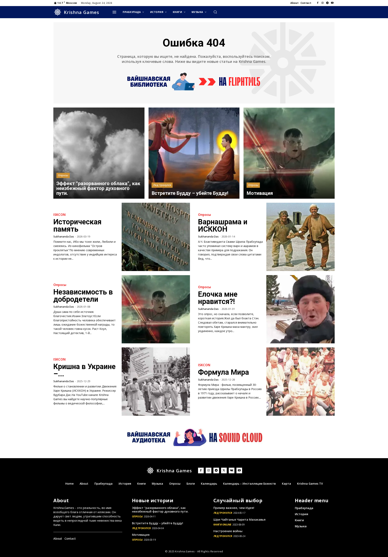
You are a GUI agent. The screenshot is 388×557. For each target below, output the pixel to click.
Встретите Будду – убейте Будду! (157, 523)
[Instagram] (322, 3)
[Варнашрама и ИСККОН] (300, 237)
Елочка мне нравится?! (217, 298)
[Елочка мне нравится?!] (300, 309)
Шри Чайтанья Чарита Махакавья (239, 519)
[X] (224, 470)
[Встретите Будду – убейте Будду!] (194, 153)
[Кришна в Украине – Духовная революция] (156, 381)
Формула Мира (223, 372)
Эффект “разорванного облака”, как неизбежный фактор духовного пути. (160, 509)
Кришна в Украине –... (84, 370)
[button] (215, 12)
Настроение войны (227, 531)
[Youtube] (332, 3)
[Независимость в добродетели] (156, 309)
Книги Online (222, 524)
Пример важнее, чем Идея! (233, 508)
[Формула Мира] (300, 381)
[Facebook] (317, 3)
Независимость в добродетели (83, 296)
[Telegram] (327, 3)
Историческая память (77, 225)
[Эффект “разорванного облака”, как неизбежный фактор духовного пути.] (98, 153)
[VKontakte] (231, 470)
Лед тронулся (162, 185)
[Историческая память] (156, 237)
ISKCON (59, 214)
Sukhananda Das (63, 236)
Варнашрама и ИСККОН (222, 225)
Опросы (63, 175)
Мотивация (141, 535)
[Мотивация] (289, 153)
